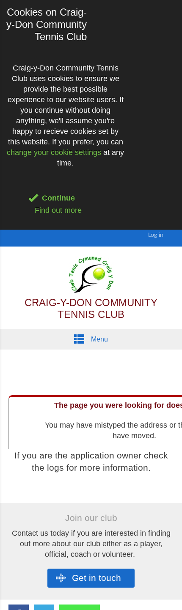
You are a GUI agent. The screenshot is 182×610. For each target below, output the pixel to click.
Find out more (58, 210)
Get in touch (95, 578)
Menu (98, 339)
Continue (58, 198)
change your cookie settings (54, 152)
